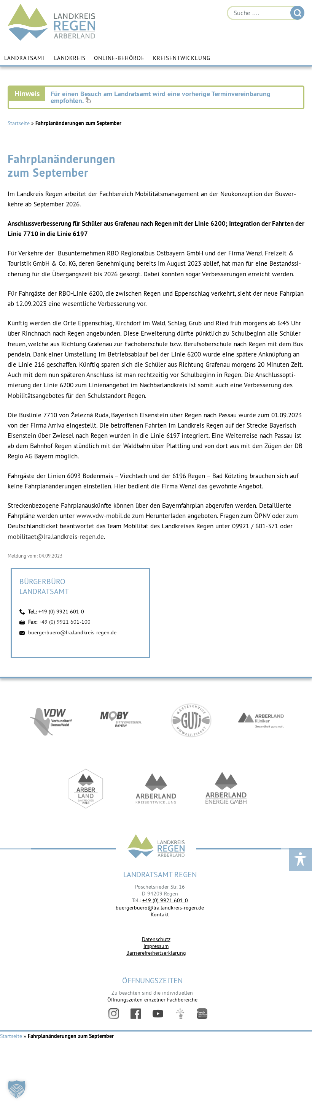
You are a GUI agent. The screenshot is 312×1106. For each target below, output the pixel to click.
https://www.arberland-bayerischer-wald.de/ (86, 788)
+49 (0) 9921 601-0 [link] (165, 900)
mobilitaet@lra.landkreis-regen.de (56, 536)
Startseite (19, 123)
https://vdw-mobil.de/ (51, 720)
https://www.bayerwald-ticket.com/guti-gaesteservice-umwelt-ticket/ (191, 720)
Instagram (113, 1013)
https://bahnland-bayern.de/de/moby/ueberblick (121, 720)
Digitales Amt (180, 1013)
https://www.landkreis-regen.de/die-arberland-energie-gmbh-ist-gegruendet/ (226, 788)
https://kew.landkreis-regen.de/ (156, 788)
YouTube (158, 1013)
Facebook (136, 1013)
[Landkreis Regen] (156, 847)
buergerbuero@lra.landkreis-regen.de (72, 632)
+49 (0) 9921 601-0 (61, 611)
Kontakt (160, 914)
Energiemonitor (202, 1013)
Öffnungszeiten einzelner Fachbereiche (152, 999)
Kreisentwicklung (181, 58)
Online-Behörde (119, 58)
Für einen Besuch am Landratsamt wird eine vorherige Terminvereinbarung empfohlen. (161, 97)
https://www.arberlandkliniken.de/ (261, 720)
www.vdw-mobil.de (103, 516)
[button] (16, 1089)
